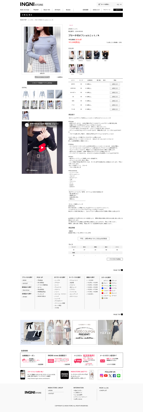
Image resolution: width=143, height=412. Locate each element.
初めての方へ (78, 390)
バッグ (57, 296)
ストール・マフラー (60, 294)
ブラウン (72, 289)
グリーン (114, 285)
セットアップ (74, 294)
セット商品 (58, 305)
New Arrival (26, 290)
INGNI (24, 280)
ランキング (41, 294)
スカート (57, 289)
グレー (106, 283)
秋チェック (73, 287)
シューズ (57, 298)
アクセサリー (58, 301)
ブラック (114, 280)
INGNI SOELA (42, 296)
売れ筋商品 (41, 289)
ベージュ (106, 285)
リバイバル (73, 291)
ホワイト (106, 280)
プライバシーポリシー (81, 397)
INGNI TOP (23, 20)
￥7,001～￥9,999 (92, 291)
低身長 (72, 282)
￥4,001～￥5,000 (92, 287)
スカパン (72, 285)
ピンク (113, 290)
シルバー (106, 295)
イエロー (106, 290)
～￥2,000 (90, 280)
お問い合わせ (78, 399)
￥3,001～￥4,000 (92, 285)
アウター (57, 282)
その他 (57, 308)
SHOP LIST (103, 390)
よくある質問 (78, 395)
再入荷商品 (41, 282)
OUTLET (25, 283)
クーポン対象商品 (43, 285)
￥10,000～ (90, 294)
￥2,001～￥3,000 (92, 282)
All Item (25, 297)
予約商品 (40, 280)
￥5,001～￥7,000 (92, 289)
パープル (114, 288)
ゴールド (114, 295)
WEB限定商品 (42, 291)
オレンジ (114, 293)
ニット (57, 285)
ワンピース (58, 287)
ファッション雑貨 (60, 303)
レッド (106, 293)
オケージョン (74, 296)
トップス (30, 20)
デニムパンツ (74, 280)
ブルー (106, 288)
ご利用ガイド (78, 392)
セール (39, 287)
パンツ (57, 291)
